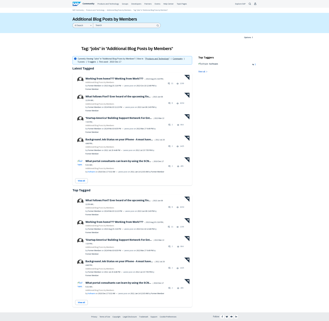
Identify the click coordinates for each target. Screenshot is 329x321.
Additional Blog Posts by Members (119, 10)
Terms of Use (104, 317)
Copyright (116, 317)
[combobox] (127, 25)
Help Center (168, 4)
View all (81, 181)
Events (157, 4)
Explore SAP (240, 4)
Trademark (143, 317)
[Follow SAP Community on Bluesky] (227, 317)
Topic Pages (182, 4)
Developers (136, 4)
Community (88, 4)
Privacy (94, 317)
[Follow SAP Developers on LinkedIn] (236, 317)
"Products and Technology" (157, 59)
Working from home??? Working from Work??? (124, 78)
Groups (125, 4)
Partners (148, 4)
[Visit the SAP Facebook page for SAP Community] (222, 317)
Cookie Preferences (168, 317)
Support (153, 317)
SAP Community (78, 10)
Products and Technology (108, 4)
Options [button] (247, 37)
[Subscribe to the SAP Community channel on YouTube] (231, 317)
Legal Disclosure (130, 317)
